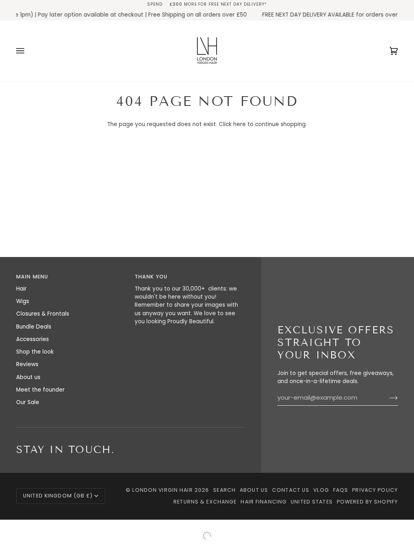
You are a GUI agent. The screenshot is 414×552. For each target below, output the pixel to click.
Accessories (32, 339)
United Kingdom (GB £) (58, 495)
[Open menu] (28, 51)
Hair (21, 289)
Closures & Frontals (42, 314)
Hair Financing (264, 501)
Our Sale (27, 402)
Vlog (321, 490)
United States (312, 501)
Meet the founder (40, 390)
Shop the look (35, 352)
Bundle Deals (33, 327)
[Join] (387, 398)
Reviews (27, 364)
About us (28, 377)
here (239, 124)
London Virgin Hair (163, 490)
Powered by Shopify (367, 501)
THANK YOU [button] (151, 276)
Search (224, 490)
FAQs (341, 490)
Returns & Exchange (205, 501)
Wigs (22, 301)
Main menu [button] (32, 276)
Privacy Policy (375, 490)
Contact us (290, 490)
